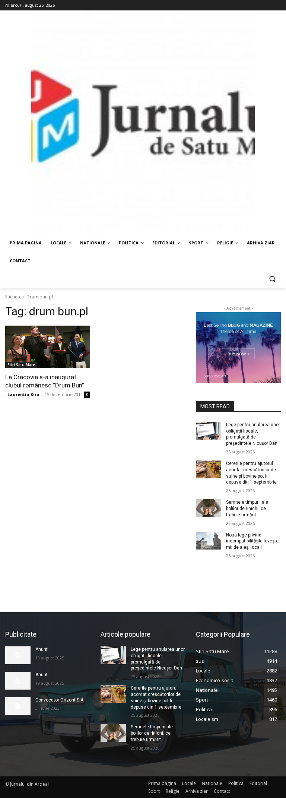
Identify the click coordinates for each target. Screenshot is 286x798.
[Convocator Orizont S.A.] (18, 706)
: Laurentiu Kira (22, 394)
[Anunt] (18, 655)
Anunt (41, 649)
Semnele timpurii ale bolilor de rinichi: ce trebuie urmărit (247, 508)
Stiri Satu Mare (21, 364)
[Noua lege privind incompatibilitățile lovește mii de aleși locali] (208, 541)
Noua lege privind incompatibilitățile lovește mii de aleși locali (252, 541)
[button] (272, 279)
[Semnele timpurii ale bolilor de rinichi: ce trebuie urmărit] (208, 508)
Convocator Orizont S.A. (60, 700)
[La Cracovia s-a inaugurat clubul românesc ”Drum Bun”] (47, 347)
